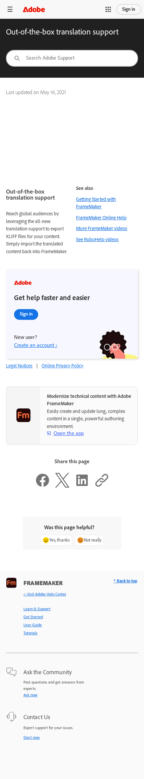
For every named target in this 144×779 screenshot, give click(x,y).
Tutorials (30, 633)
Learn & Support (37, 609)
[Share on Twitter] (62, 486)
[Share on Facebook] (42, 486)
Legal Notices (19, 366)
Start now (31, 737)
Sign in (128, 9)
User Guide (32, 625)
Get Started (33, 617)
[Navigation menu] (10, 9)
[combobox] (72, 58)
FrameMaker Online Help (101, 218)
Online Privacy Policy (62, 366)
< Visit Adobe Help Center (44, 594)
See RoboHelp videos (97, 239)
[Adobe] (34, 9)
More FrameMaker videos (101, 228)
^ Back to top (125, 580)
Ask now (30, 695)
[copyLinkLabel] (101, 486)
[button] (108, 9)
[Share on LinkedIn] (82, 486)
